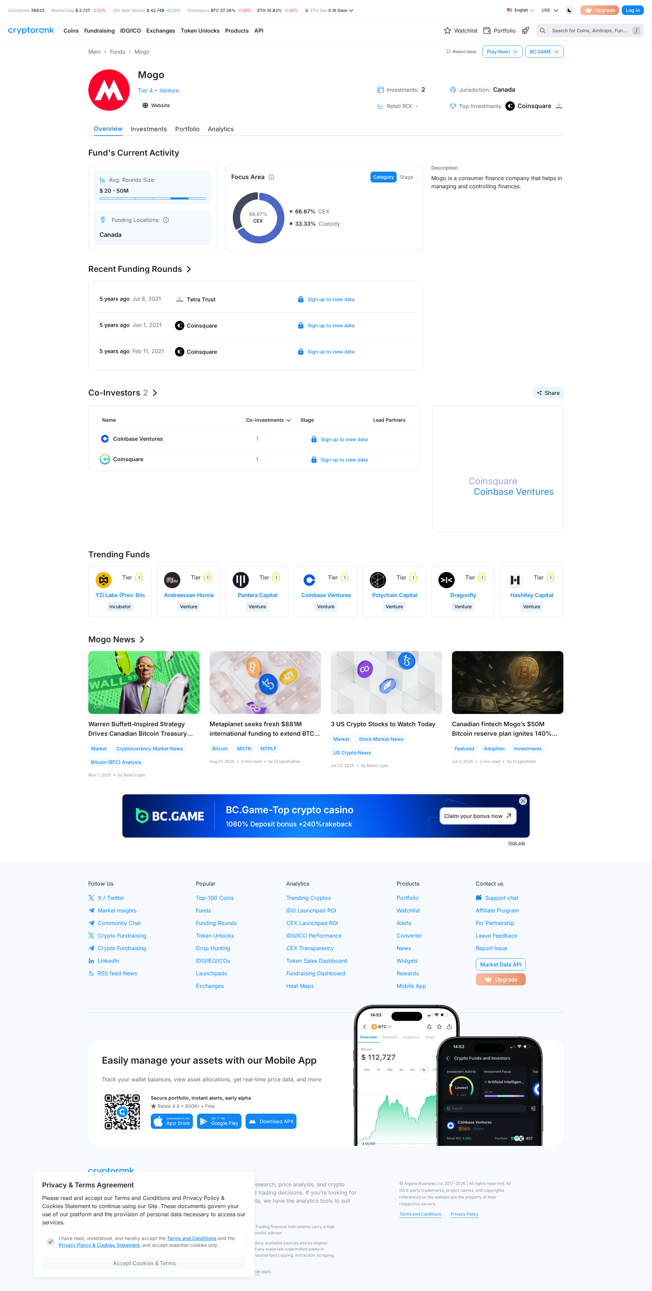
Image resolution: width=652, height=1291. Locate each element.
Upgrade (605, 10)
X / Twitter (111, 897)
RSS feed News (117, 973)
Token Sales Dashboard (316, 960)
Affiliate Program (497, 910)
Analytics (221, 129)
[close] (523, 801)
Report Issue (491, 948)
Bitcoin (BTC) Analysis (116, 762)
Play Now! (498, 51)
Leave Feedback (497, 935)
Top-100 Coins (215, 897)
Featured (464, 748)
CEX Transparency (310, 948)
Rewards (408, 973)
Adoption (494, 748)
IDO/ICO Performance (314, 935)
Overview (108, 128)
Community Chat (119, 923)
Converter (409, 935)
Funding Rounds (216, 923)
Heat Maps (300, 985)
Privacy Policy (464, 1214)
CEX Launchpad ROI (312, 923)
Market (99, 748)
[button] (172, 1121)
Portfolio (187, 129)
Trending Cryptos (308, 897)
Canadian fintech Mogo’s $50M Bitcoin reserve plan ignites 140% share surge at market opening (502, 733)
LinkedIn (108, 960)
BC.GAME (540, 51)
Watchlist (408, 910)
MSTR (244, 748)
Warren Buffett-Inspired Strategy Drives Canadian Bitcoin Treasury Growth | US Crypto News (137, 733)
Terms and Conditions (420, 1214)
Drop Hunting (213, 948)
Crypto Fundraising (122, 935)
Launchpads (211, 973)
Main (94, 51)
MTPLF (268, 748)
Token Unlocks (215, 935)
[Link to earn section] (525, 31)
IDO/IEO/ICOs (213, 960)
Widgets (407, 960)
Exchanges (210, 985)
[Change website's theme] (569, 10)
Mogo (141, 51)
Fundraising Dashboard (315, 973)
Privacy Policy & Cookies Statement (99, 1245)
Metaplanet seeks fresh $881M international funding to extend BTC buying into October (262, 733)
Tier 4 (145, 90)
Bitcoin (220, 748)
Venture (169, 90)
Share (552, 392)
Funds (117, 51)
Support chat (501, 897)
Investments (149, 129)
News (404, 948)
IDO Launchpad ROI (311, 910)
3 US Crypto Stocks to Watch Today (383, 724)
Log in (633, 10)
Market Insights (117, 910)
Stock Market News (381, 739)
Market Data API (500, 964)
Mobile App (411, 985)
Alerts (404, 923)
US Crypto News (352, 752)
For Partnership (495, 923)
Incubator (120, 606)
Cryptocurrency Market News (149, 748)
